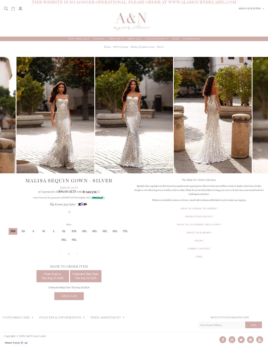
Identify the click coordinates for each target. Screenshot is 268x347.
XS (23, 231)
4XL (94, 231)
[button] (69, 192)
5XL (104, 231)
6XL (115, 231)
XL (64, 231)
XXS (12, 231)
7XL (125, 231)
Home (107, 47)
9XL (74, 240)
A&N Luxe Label (36, 336)
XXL (74, 231)
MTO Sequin (120, 47)
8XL (64, 240)
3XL (84, 231)
